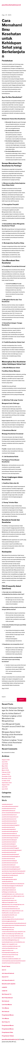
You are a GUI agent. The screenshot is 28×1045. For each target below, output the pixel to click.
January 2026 (6, 774)
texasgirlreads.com (7, 896)
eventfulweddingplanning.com (10, 940)
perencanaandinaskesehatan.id (11, 812)
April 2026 (5, 768)
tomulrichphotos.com (19, 938)
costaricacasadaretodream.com (11, 946)
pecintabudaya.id (7, 873)
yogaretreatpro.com (7, 950)
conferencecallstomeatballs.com (11, 958)
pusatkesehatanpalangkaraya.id (11, 869)
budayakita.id (6, 875)
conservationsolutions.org (9, 931)
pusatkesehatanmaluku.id (9, 833)
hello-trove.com (6, 935)
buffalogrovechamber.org (9, 892)
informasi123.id (15, 963)
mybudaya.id (20, 883)
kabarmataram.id (21, 925)
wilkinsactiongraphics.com (9, 902)
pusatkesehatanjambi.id (9, 829)
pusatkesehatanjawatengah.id (10, 825)
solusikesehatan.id (7, 804)
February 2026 (6, 772)
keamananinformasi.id (19, 961)
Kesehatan (6, 797)
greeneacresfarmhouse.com (10, 906)
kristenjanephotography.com (10, 952)
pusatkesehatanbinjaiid (11, 5)
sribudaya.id (19, 885)
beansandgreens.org (8, 929)
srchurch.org (14, 954)
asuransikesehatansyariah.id (10, 806)
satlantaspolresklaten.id (9, 890)
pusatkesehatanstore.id (9, 808)
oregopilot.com (13, 944)
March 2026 (5, 770)
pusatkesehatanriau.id (8, 827)
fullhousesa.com (6, 910)
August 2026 (5, 759)
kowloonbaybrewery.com (9, 942)
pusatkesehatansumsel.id (9, 823)
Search (4, 696)
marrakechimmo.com (8, 917)
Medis (4, 800)
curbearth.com (21, 931)
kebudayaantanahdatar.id (9, 883)
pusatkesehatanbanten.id (9, 814)
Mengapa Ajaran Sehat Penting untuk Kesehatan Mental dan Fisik (12, 734)
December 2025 (6, 776)
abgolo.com (5, 944)
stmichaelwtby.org (7, 961)
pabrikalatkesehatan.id (8, 810)
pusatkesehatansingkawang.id (10, 867)
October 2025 (6, 780)
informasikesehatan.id (8, 923)
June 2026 (5, 764)
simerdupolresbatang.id (8, 888)
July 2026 (4, 762)
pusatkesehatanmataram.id (10, 862)
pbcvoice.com (15, 913)
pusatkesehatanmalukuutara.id (11, 835)
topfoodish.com (18, 933)
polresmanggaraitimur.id (9, 919)
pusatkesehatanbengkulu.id (10, 831)
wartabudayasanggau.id (9, 885)
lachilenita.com (20, 942)
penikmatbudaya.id (7, 877)
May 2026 (5, 766)
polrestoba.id (20, 919)
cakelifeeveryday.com (8, 927)
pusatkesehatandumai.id (9, 852)
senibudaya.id (14, 875)
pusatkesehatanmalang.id (9, 860)
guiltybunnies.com (7, 904)
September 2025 (7, 782)
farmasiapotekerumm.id (9, 925)
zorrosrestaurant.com (8, 898)
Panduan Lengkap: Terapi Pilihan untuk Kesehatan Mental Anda (12, 742)
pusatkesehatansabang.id (9, 840)
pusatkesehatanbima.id (8, 865)
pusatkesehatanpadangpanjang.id (11, 850)
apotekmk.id (13, 871)
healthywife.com (6, 913)
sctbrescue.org (6, 954)
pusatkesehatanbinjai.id (9, 844)
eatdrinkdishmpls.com (8, 894)
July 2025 (4, 787)
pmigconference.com (17, 935)
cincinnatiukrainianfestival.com (11, 908)
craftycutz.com (19, 894)
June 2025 (5, 789)
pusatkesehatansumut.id (9, 819)
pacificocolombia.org (8, 933)
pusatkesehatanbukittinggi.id (10, 848)
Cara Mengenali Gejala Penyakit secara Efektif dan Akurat (13, 726)
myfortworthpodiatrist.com (10, 948)
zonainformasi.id (6, 963)
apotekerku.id (6, 871)
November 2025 (6, 778)
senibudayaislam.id (7, 881)
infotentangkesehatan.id (9, 921)
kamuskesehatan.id (20, 923)
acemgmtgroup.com (18, 904)
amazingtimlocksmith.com (9, 915)
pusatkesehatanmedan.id (9, 842)
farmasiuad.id (21, 871)
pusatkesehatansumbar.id (9, 821)
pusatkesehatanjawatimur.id (10, 817)
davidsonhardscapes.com (9, 900)
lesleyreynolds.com (7, 938)
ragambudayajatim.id (18, 873)
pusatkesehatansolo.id (8, 858)
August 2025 (5, 784)
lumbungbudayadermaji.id (9, 879)
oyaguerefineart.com (17, 910)
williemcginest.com (18, 896)
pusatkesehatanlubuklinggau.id (11, 856)
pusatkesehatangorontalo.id (10, 837)
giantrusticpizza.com (8, 956)
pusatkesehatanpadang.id (9, 846)
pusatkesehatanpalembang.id (10, 854)
